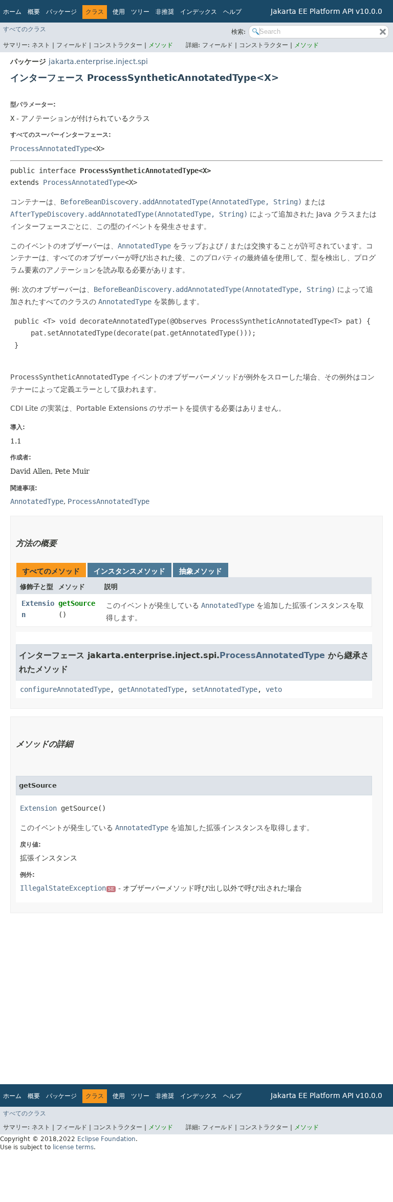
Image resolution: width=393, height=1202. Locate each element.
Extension (38, 808)
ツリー (140, 11)
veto (274, 689)
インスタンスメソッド (129, 571)
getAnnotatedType (151, 689)
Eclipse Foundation (106, 1139)
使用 (119, 11)
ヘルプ (232, 11)
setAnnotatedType (224, 689)
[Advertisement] (196, 995)
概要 (34, 11)
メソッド (160, 45)
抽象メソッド (200, 571)
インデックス (198, 11)
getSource (76, 603)
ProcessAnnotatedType (51, 148)
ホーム (12, 11)
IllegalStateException (67, 888)
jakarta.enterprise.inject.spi (98, 61)
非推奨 (165, 11)
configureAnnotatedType (65, 689)
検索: (238, 31)
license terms (73, 1147)
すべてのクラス (24, 29)
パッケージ (61, 11)
